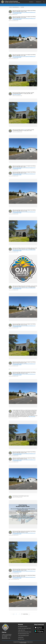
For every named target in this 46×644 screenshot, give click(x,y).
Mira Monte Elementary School (23, 633)
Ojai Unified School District (22, 626)
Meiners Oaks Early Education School (24, 631)
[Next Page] (21, 614)
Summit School (20, 637)
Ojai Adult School (21, 639)
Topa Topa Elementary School (23, 635)
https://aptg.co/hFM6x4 (16, 94)
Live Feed (22, 7)
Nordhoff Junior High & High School (24, 628)
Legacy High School (21, 630)
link (24, 129)
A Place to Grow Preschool (14, 7)
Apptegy (25, 642)
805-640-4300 (4, 638)
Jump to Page (25, 614)
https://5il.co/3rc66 (32, 416)
